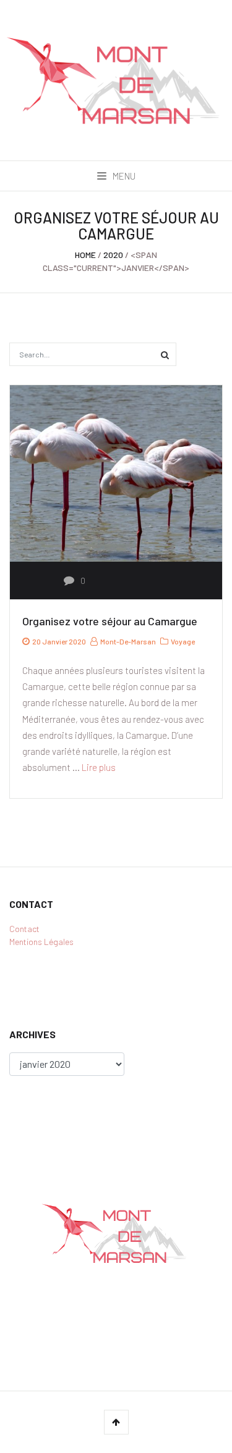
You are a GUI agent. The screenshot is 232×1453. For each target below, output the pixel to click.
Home (85, 254)
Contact (24, 928)
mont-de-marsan (127, 641)
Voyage (183, 641)
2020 (113, 254)
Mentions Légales (41, 941)
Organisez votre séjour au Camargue (109, 621)
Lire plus (99, 767)
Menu (123, 175)
